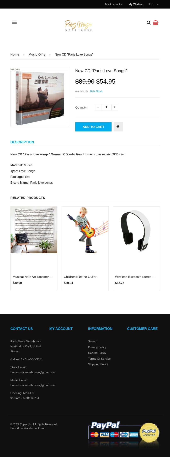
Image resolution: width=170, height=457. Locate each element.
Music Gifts (37, 54)
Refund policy (97, 352)
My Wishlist (136, 4)
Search (92, 341)
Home (14, 54)
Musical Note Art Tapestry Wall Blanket (40, 277)
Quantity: (81, 107)
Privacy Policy (97, 347)
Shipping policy (98, 364)
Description (22, 142)
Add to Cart (93, 127)
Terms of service (99, 358)
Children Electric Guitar (80, 277)
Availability (81, 91)
